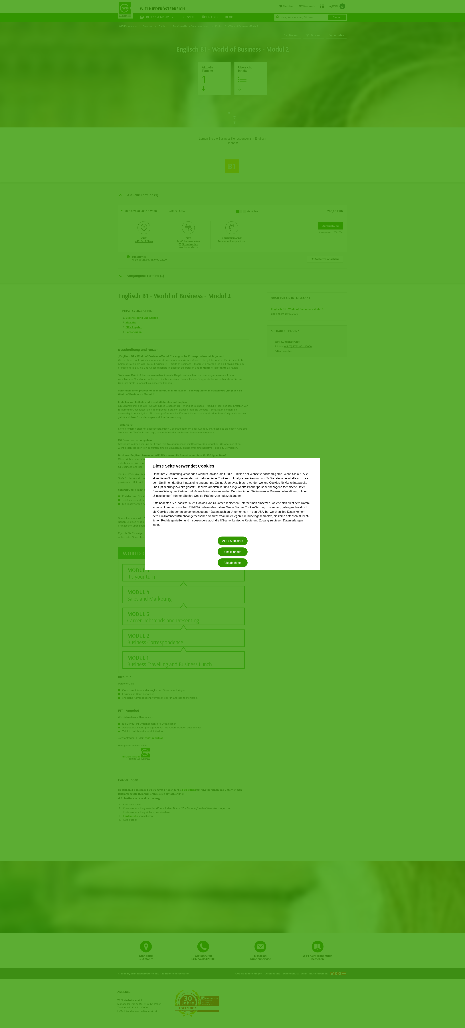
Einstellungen (232, 551)
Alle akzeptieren (232, 541)
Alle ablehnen (233, 562)
